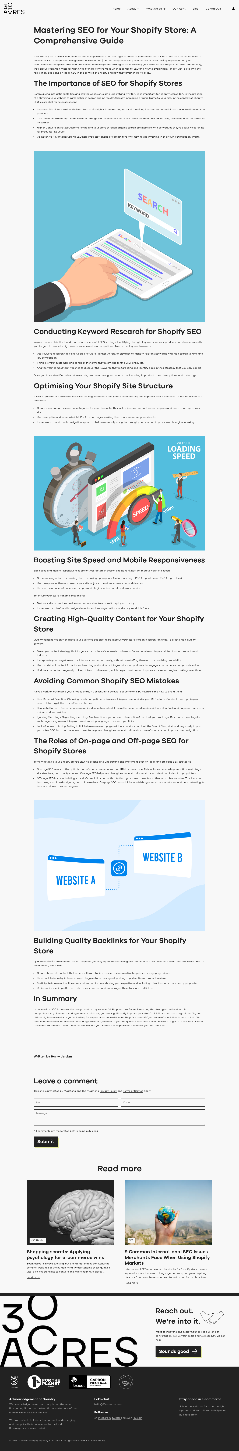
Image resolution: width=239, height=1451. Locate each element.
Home (117, 9)
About (132, 9)
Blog (195, 9)
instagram (104, 1418)
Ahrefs (111, 353)
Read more (33, 1277)
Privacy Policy (108, 1091)
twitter (116, 1418)
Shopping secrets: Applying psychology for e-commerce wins (65, 1254)
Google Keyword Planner (91, 353)
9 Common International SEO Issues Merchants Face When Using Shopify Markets (167, 1257)
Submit (45, 1141)
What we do (154, 9)
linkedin (137, 1418)
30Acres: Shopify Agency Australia (39, 1440)
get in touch (179, 1021)
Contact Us (213, 9)
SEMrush (125, 353)
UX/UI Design (37, 1240)
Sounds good (174, 1351)
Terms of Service (133, 1091)
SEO (131, 1240)
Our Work (179, 9)
